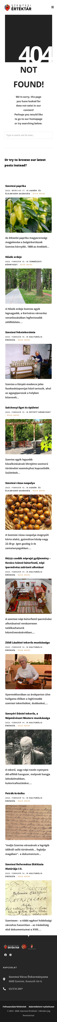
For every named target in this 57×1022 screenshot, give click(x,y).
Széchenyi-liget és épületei (22, 407)
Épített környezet (40, 412)
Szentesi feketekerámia (20, 332)
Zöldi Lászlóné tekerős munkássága (27, 642)
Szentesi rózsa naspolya (20, 483)
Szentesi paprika (15, 186)
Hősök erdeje (13, 257)
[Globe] (10, 954)
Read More (39, 193)
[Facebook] (5, 954)
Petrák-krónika (15, 793)
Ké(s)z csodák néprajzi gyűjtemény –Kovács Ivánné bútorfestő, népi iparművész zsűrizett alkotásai (28, 563)
